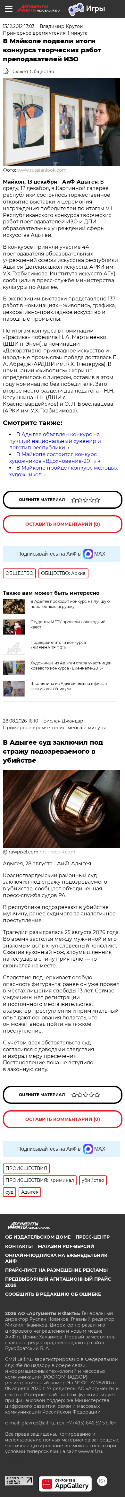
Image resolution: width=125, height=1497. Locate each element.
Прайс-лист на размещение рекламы (56, 1270)
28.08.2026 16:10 (20, 721)
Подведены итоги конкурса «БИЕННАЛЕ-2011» (58, 645)
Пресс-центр (93, 1237)
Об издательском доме (38, 1237)
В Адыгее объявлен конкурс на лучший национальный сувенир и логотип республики (55, 441)
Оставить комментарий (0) (62, 524)
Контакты (19, 1246)
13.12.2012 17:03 (19, 26)
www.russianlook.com (42, 170)
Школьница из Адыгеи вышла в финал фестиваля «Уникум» (68, 686)
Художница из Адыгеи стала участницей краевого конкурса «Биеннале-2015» (71, 666)
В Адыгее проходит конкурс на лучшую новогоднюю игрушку (70, 604)
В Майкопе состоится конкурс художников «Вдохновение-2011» (53, 457)
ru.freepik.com (59, 852)
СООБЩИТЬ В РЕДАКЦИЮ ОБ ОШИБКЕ (53, 1294)
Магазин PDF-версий (66, 1246)
